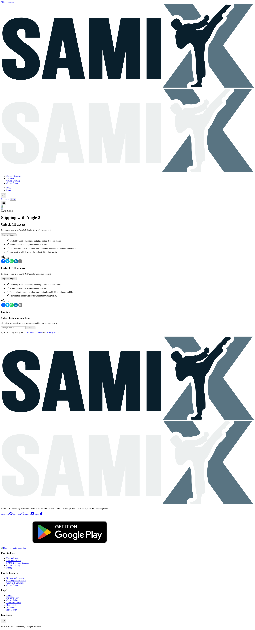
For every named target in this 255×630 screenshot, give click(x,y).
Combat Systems (13, 176)
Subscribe (30, 328)
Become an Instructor (15, 578)
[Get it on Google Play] (70, 548)
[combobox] (3, 621)
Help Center (11, 610)
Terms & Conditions (34, 332)
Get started (5, 199)
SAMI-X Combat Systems (17, 563)
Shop (8, 190)
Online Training (13, 181)
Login (13, 199)
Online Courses (12, 183)
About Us (10, 607)
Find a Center (12, 558)
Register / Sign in (8, 235)
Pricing (9, 568)
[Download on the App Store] (14, 548)
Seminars (10, 178)
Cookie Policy (12, 600)
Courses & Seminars (15, 583)
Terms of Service (13, 602)
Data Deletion (12, 605)
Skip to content (7, 2)
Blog (8, 188)
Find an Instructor (13, 560)
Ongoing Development (16, 580)
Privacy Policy (53, 332)
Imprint (9, 595)
